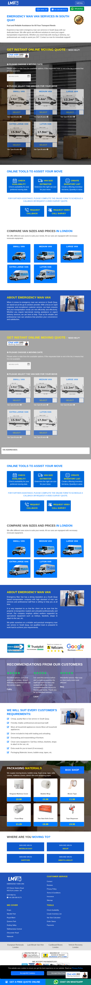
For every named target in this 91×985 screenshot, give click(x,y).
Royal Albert (11, 917)
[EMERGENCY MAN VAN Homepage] (13, 3)
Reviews (50, 885)
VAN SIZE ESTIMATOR (45, 184)
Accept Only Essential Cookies (63, 973)
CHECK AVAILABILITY (19, 184)
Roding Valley (11, 925)
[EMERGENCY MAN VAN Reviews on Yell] (55, 648)
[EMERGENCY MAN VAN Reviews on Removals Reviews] (15, 648)
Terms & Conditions (53, 893)
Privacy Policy (77, 968)
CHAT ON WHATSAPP (71, 982)
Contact (49, 881)
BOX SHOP (72, 770)
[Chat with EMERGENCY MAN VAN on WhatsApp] (57, 982)
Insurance (50, 896)
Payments (50, 925)
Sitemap (50, 900)
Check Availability (53, 910)
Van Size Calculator (53, 917)
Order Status (51, 921)
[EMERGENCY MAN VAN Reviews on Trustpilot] (35, 648)
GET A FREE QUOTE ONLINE (24, 982)
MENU (79, 3)
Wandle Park (11, 914)
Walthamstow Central (14, 929)
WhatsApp (79, 9)
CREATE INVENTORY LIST (72, 184)
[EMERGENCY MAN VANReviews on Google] (75, 648)
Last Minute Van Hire (35, 945)
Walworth (10, 936)
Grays (9, 910)
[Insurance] (55, 955)
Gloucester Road (13, 933)
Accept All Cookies (27, 973)
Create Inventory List (54, 914)
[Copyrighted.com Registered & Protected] (31, 955)
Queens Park (11, 921)
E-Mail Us (12, 895)
